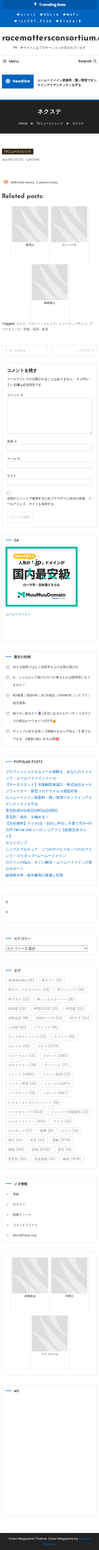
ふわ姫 (17, 1027)
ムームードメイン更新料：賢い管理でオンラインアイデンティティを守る (66, 82)
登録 (16, 1194)
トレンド (49, 323)
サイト (11, 475)
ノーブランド (22, 1093)
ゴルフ (20, 323)
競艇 (27, 329)
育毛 (65, 1149)
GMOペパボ (49, 1018)
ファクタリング (25, 1112)
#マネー (19, 999)
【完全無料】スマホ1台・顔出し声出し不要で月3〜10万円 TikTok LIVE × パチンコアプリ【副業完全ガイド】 (49, 830)
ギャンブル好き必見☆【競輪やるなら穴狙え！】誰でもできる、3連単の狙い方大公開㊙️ (52, 735)
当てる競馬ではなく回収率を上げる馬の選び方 (45, 667)
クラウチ (84, 350)
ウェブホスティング (27, 1036)
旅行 (15, 1140)
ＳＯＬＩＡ (51, 14)
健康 (47, 1130)
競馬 (36, 329)
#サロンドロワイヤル (29, 989)
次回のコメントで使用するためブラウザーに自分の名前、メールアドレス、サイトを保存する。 (49, 501)
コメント (15, 395)
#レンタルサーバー (55, 999)
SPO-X (79, 1018)
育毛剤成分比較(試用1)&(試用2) (32, 810)
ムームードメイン (18, 614)
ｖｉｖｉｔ (28, 14)
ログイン (19, 1204)
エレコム (19, 1046)
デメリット (56, 1065)
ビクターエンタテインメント (33, 1102)
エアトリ (64, 1036)
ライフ (62, 1121)
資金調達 (44, 1159)
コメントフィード (25, 1225)
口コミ (70, 1130)
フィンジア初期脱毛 (69, 1112)
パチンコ (80, 323)
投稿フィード (22, 1214)
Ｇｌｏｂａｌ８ (70, 21)
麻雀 (45, 329)
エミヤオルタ (17, 350)
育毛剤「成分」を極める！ (27, 816)
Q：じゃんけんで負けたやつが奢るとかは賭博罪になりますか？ (51, 681)
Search (85, 61)
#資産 (75, 1008)
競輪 (16, 1149)
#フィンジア (70, 989)
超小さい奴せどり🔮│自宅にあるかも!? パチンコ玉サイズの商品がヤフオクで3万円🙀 (52, 717)
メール (13, 458)
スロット (34, 323)
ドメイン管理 (22, 1083)
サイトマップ (16, 842)
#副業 (17, 1008)
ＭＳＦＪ (72, 14)
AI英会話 (18, 1018)
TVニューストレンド (17, 151)
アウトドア (46, 1027)
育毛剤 (17, 1159)
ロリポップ (20, 1130)
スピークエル (22, 1055)
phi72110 (33, 159)
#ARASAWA (21, 980)
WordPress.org (24, 1235)
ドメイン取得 (56, 1074)
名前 (12, 441)
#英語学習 (46, 1008)
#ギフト (52, 980)
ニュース (65, 323)
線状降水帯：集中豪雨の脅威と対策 (34, 875)
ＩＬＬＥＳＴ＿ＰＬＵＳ (35, 21)
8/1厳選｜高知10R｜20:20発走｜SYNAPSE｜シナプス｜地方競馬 (52, 699)
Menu (14, 61)
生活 (37, 1140)
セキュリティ (22, 1065)
